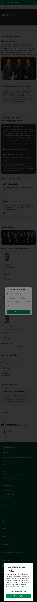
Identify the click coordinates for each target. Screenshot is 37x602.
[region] (18, 582)
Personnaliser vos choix (18, 591)
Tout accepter (18, 596)
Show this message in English (15, 586)
